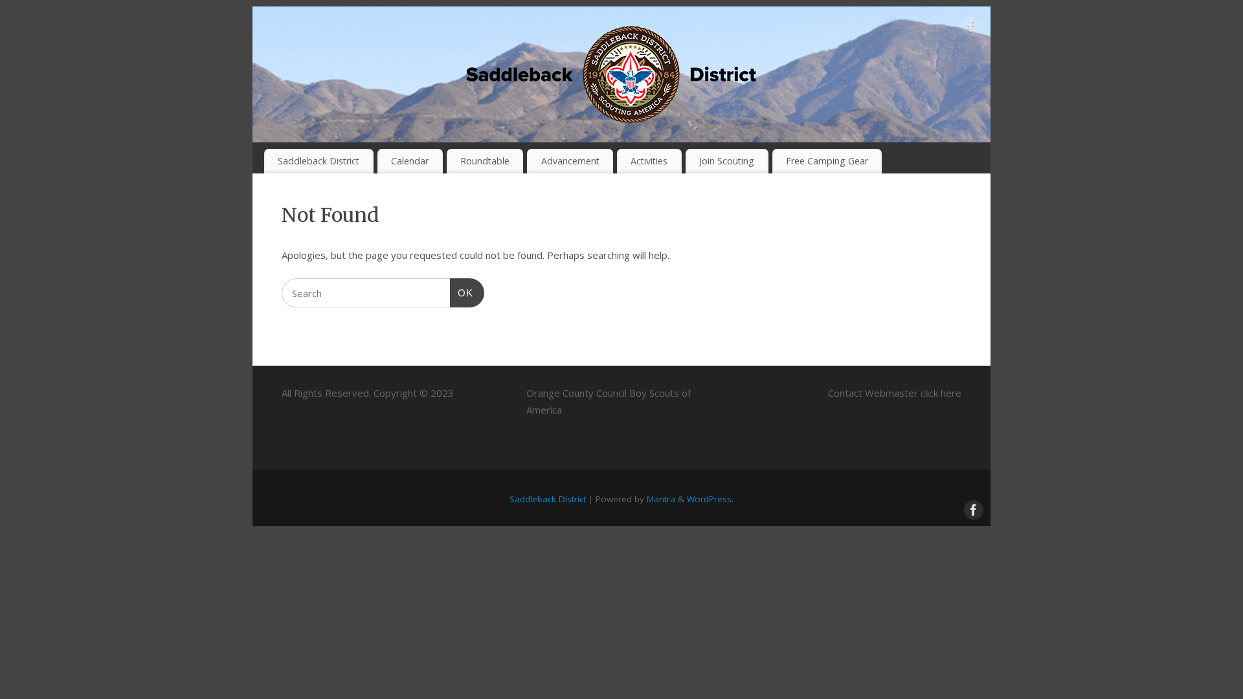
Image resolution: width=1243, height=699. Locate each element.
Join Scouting (726, 161)
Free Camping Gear (827, 161)
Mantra (661, 499)
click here (941, 392)
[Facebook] (971, 28)
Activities (649, 161)
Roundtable (485, 161)
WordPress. (710, 499)
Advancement (570, 161)
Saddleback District (318, 161)
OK (461, 292)
